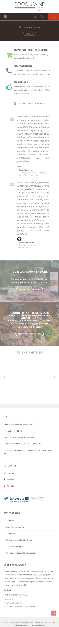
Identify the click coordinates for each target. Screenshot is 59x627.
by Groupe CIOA (41, 622)
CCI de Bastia (11, 533)
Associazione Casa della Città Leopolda (22, 553)
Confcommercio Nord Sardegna (19, 540)
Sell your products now (29, 334)
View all (29, 34)
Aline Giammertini (27, 243)
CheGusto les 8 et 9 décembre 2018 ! (18, 424)
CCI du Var (10, 521)
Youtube (10, 486)
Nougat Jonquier (26, 170)
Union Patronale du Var (15, 527)
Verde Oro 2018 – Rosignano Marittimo (20, 437)
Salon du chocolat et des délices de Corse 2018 (22, 444)
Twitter (10, 473)
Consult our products (29, 289)
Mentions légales (37, 625)
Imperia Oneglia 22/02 (13, 431)
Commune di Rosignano (15, 546)
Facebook (11, 480)
